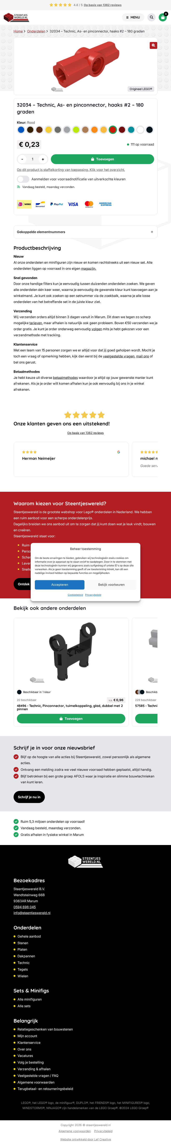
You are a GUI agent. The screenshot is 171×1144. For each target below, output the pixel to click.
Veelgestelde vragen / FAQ (38, 1076)
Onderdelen (36, 31)
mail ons (142, 356)
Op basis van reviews (103, 5)
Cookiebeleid (75, 594)
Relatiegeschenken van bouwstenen (45, 1029)
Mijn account (27, 1036)
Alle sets (24, 1006)
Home (18, 31)
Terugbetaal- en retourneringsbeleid (45, 1089)
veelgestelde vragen (119, 356)
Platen (22, 949)
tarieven (35, 323)
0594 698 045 (25, 907)
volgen (97, 329)
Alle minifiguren (30, 999)
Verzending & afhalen (34, 1069)
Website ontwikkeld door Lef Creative (85, 1139)
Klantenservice (29, 1042)
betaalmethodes (65, 378)
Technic (24, 963)
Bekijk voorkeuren (111, 585)
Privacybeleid (93, 594)
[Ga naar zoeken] (151, 17)
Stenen (23, 943)
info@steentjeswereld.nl (32, 913)
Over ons (24, 1049)
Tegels (23, 969)
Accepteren (59, 585)
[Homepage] (16, 17)
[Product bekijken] (71, 652)
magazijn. (88, 268)
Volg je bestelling (31, 1062)
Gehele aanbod (29, 936)
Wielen (23, 976)
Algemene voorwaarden (36, 1082)
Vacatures (25, 1056)
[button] (153, 45)
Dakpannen (26, 956)
